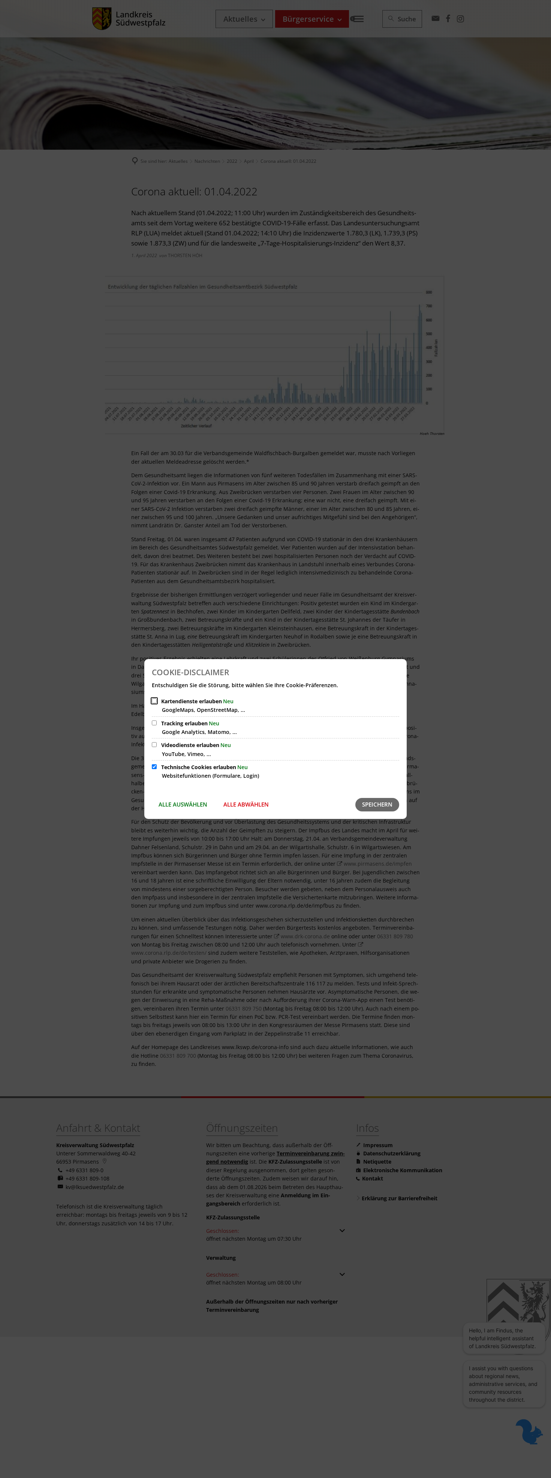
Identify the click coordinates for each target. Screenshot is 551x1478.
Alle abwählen (246, 804)
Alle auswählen (183, 804)
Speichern (377, 804)
